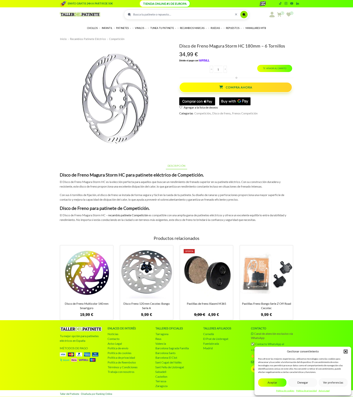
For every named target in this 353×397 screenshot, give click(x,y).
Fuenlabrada (211, 343)
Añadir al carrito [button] (86, 273)
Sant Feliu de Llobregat (169, 367)
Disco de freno (221, 113)
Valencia (160, 343)
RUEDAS (215, 28)
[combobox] (182, 14)
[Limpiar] (236, 14)
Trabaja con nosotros (121, 371)
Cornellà (208, 334)
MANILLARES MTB (256, 28)
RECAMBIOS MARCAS (192, 28)
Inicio (63, 39)
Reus (158, 338)
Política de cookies (285, 390)
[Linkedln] (297, 3)
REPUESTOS (233, 28)
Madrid (208, 348)
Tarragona (161, 334)
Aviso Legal (324, 390)
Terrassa (160, 381)
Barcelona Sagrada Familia (172, 348)
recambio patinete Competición (128, 215)
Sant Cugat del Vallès (168, 362)
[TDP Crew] (266, 4)
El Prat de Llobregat (215, 338)
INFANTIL (107, 28)
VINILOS (139, 28)
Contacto (114, 338)
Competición (116, 39)
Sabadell (160, 371)
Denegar (302, 382)
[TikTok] (280, 3)
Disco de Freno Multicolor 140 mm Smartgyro (86, 306)
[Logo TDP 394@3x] (81, 329)
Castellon (161, 376)
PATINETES (122, 28)
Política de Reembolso (122, 362)
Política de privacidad (306, 390)
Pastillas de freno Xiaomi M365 (206, 303)
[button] (345, 351)
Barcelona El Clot (166, 357)
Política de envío (118, 348)
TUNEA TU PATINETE (162, 28)
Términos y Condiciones (123, 367)
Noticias (113, 334)
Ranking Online (104, 393)
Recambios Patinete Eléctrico (88, 39)
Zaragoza (161, 386)
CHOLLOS (92, 28)
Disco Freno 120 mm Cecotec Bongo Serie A (146, 306)
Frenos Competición (245, 113)
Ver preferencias (333, 382)
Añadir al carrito (276, 68)
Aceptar (272, 382)
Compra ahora (239, 87)
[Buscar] (244, 14)
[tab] (176, 165)
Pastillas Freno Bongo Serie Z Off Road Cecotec (266, 306)
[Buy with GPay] (235, 101)
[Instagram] (286, 3)
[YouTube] (291, 3)
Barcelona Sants (165, 353)
